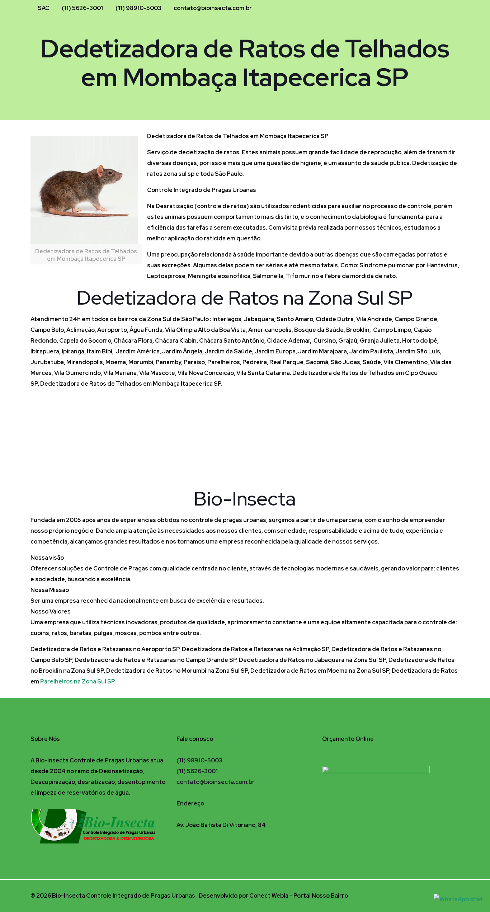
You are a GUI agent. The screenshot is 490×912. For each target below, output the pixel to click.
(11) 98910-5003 (138, 8)
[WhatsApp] (448, 8)
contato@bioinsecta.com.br (213, 8)
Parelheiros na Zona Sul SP (77, 681)
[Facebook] (429, 8)
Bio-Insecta (245, 498)
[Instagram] (439, 8)
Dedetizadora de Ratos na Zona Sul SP (245, 298)
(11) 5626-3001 (82, 8)
